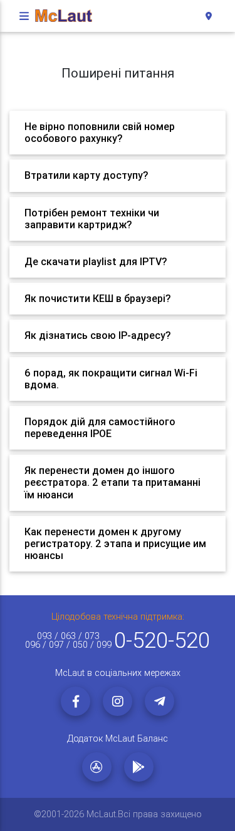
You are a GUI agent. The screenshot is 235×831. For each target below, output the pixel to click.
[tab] (117, 132)
